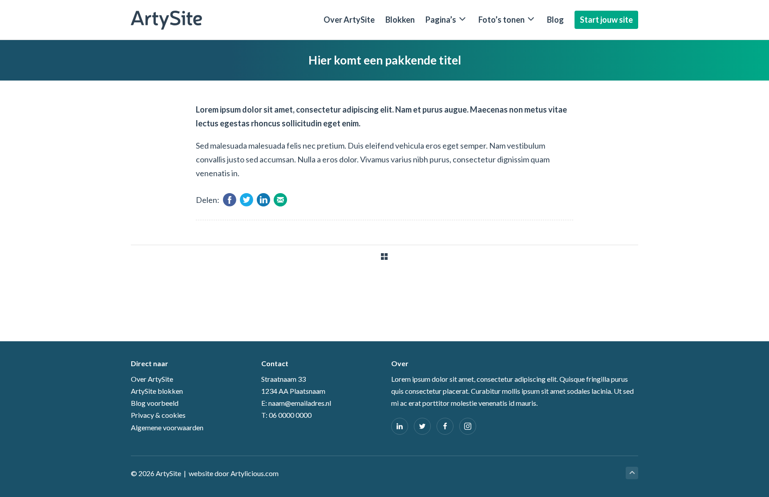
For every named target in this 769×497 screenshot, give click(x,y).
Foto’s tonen (501, 19)
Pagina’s (440, 19)
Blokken (400, 19)
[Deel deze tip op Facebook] (231, 203)
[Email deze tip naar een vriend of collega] (281, 203)
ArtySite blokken (157, 391)
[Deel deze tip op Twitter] (247, 203)
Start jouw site (606, 19)
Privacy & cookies (158, 415)
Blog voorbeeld (154, 403)
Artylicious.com (255, 473)
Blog (555, 19)
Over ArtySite (349, 19)
